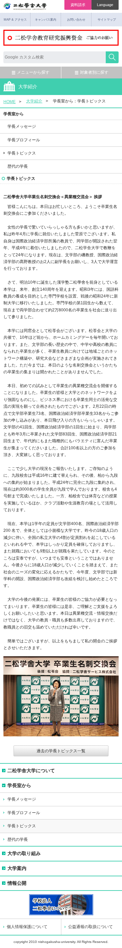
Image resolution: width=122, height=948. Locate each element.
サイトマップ (107, 19)
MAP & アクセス (15, 19)
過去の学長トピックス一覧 (61, 751)
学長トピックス (21, 826)
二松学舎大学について (31, 770)
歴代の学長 (17, 166)
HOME (9, 101)
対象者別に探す (94, 72)
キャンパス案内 (45, 19)
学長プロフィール (23, 140)
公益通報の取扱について (90, 926)
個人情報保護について (27, 926)
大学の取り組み (24, 853)
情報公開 (16, 883)
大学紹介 (34, 101)
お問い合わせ (76, 19)
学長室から (19, 785)
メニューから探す (33, 72)
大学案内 (16, 868)
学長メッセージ (21, 126)
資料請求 (77, 5)
